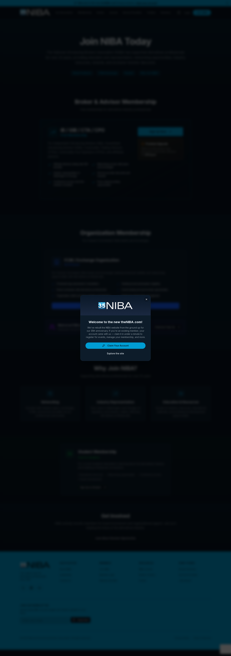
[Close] (146, 299)
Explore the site (115, 353)
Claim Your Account (118, 345)
